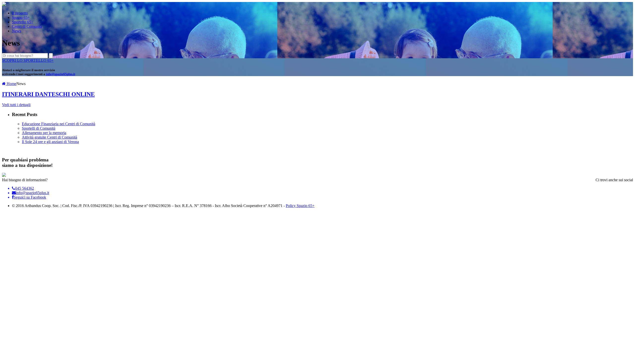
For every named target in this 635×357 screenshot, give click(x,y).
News (16, 31)
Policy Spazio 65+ (300, 206)
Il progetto (20, 13)
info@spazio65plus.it (60, 74)
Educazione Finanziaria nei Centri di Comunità (58, 124)
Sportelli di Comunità (38, 128)
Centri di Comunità (27, 26)
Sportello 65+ (22, 22)
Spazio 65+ (21, 17)
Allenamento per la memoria (44, 133)
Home (11, 84)
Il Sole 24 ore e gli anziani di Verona (50, 142)
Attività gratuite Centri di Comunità (49, 137)
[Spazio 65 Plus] (4, 4)
